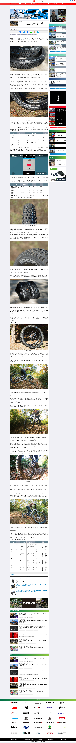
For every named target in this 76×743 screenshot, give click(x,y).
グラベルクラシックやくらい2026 (28, 668)
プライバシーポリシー (29, 739)
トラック (25, 617)
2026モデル (52, 86)
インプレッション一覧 (58, 88)
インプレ (28, 3)
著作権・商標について (52, 739)
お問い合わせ (64, 739)
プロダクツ (22, 3)
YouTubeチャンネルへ (58, 127)
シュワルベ (21, 34)
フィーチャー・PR (46, 3)
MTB (18, 34)
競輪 (27, 617)
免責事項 (40, 739)
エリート (26, 636)
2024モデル (63, 86)
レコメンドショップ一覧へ (58, 51)
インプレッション (13, 34)
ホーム (12, 6)
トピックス (34, 3)
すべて (12, 3)
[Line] (31, 32)
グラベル (22, 668)
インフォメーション (21, 674)
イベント (58, 3)
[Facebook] (27, 32)
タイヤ (35, 34)
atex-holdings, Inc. (37, 741)
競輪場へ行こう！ (31, 617)
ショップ (53, 3)
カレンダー (64, 3)
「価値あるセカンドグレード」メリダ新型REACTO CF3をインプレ (61, 82)
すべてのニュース (16, 6)
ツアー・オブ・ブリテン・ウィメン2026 (28, 694)
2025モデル (58, 86)
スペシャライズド (36, 674)
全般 (24, 674)
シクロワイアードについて (15, 739)
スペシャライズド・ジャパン (29, 674)
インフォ (39, 3)
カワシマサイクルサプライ (31, 636)
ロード (23, 636)
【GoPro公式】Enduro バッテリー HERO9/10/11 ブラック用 (26, 578)
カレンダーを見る (58, 154)
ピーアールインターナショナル (28, 34)
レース (17, 3)
